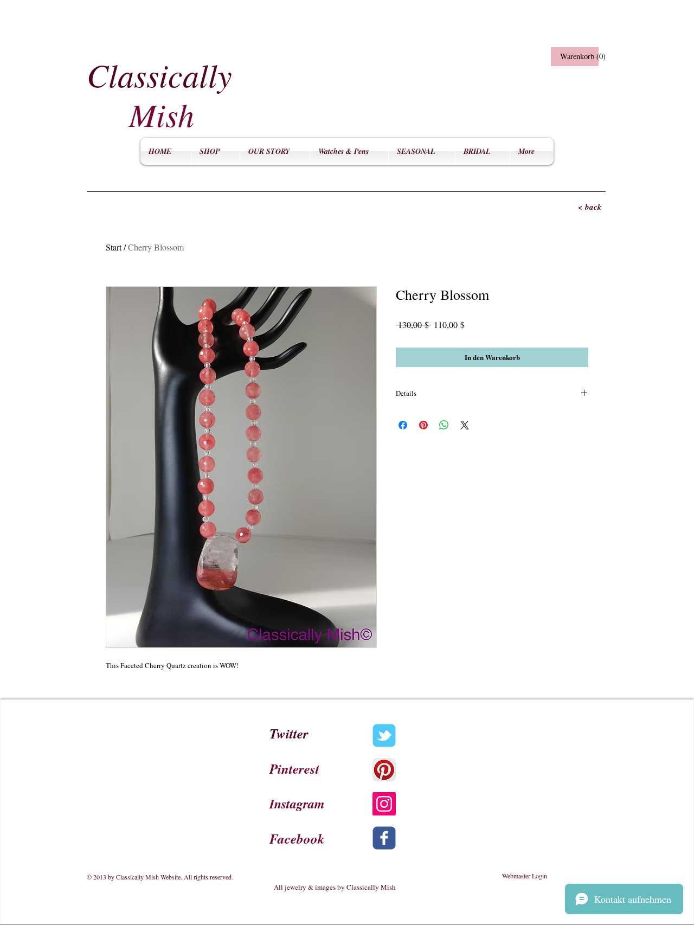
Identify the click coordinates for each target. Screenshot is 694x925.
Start (113, 247)
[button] (573, 56)
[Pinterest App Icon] (384, 769)
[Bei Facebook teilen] (402, 425)
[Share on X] (464, 425)
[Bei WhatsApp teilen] (444, 425)
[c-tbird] (384, 735)
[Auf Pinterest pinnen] (423, 425)
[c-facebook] (384, 838)
